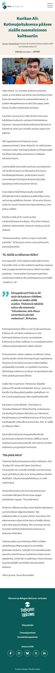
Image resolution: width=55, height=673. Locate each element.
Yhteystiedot (27, 625)
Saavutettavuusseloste (27, 637)
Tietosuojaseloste (28, 633)
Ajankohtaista (14, 44)
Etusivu (5, 44)
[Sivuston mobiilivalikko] (50, 5)
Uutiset (36, 52)
